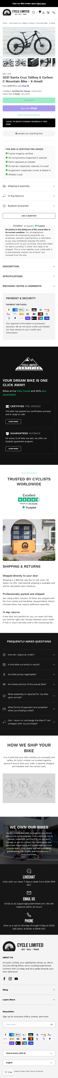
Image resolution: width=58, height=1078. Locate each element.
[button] (48, 13)
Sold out (29, 100)
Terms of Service (36, 1071)
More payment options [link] (29, 115)
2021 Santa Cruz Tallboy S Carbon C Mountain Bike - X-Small (32, 23)
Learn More (13, 421)
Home (5, 23)
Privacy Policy (25, 1071)
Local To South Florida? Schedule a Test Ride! (26, 122)
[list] (29, 42)
